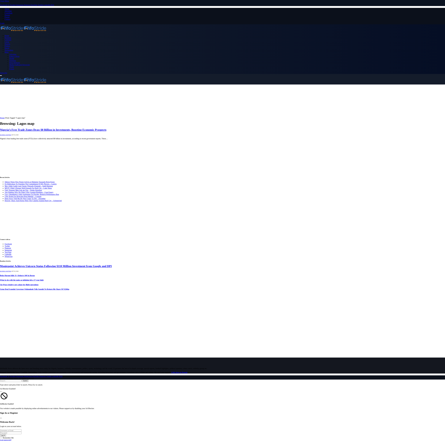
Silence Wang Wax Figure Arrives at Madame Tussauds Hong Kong (30, 182)
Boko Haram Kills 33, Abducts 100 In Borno (17, 276)
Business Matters (5, 135)
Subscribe (3, 73)
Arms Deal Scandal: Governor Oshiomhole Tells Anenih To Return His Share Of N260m (34, 289)
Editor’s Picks (14, 56)
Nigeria (7, 44)
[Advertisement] (69, 100)
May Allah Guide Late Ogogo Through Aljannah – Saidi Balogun (29, 186)
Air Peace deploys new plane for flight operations (19, 285)
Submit (25, 381)
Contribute (8, 13)
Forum (7, 17)
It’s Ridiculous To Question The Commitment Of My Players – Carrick (31, 184)
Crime (7, 42)
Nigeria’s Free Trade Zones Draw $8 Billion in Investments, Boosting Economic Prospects (53, 129)
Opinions (12, 61)
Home (7, 36)
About (7, 9)
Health (11, 58)
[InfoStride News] (23, 32)
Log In (3, 435)
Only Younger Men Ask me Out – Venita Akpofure (23, 190)
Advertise (8, 11)
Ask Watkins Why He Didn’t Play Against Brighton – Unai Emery (29, 192)
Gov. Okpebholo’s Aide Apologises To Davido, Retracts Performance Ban (32, 194)
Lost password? (5, 440)
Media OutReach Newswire (19, 65)
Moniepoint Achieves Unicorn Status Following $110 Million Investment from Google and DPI (56, 266)
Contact (7, 19)
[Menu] (1, 75)
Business (8, 38)
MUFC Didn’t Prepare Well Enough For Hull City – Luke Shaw (28, 188)
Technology (9, 50)
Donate (7, 15)
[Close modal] (1, 391)
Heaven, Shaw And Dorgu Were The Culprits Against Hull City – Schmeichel (33, 201)
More (7, 52)
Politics (7, 46)
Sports (7, 48)
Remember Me (8, 438)
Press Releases (14, 63)
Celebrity (8, 40)
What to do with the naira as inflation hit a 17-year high (22, 280)
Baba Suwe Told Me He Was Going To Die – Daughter (25, 199)
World (11, 67)
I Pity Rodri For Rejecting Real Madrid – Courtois (23, 196)
